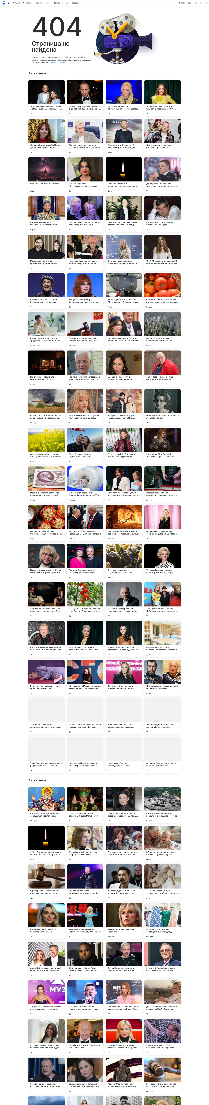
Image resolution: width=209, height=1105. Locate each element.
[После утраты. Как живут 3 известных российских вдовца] (124, 137)
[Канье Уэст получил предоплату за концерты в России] (124, 987)
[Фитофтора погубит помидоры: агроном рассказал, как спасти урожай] (162, 291)
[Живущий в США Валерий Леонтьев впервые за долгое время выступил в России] (162, 446)
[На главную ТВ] (7, 3)
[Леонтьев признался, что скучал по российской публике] (162, 909)
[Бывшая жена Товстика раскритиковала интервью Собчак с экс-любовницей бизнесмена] (124, 369)
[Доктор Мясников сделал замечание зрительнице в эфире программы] (162, 175)
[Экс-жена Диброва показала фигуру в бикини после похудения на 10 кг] (162, 716)
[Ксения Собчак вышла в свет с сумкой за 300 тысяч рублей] (162, 871)
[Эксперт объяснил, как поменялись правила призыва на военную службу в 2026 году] (162, 484)
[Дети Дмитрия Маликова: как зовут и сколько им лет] (85, 1076)
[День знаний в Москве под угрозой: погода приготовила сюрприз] (46, 987)
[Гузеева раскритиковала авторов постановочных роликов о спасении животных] (124, 948)
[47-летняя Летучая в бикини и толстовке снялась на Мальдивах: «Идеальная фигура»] (46, 909)
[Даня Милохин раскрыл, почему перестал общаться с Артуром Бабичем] (124, 214)
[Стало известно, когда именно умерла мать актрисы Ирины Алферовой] (162, 794)
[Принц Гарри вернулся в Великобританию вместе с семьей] (85, 871)
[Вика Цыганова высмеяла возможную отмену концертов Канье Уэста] (124, 253)
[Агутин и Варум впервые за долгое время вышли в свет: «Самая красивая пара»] (85, 562)
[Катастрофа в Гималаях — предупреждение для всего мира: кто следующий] (162, 1037)
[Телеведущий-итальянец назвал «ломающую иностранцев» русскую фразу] (85, 987)
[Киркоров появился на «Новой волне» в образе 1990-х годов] (124, 909)
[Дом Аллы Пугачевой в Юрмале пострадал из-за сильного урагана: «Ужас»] (85, 407)
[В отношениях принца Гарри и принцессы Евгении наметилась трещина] (124, 330)
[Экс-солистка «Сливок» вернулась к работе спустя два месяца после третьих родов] (46, 716)
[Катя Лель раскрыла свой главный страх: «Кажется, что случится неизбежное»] (85, 639)
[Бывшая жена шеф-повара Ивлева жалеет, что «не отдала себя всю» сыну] (124, 600)
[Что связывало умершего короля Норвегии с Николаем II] (162, 678)
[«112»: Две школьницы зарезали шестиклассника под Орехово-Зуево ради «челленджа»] (46, 1076)
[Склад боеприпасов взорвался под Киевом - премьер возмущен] (124, 523)
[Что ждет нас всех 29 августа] (46, 175)
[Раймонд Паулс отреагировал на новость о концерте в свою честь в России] (85, 369)
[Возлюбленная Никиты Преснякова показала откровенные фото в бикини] (85, 446)
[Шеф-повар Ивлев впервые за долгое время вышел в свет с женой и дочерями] (85, 755)
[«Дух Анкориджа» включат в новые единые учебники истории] (85, 523)
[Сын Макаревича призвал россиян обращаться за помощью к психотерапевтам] (162, 137)
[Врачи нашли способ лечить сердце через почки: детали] (85, 909)
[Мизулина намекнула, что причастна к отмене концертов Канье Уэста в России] (124, 98)
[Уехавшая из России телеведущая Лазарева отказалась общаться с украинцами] (124, 755)
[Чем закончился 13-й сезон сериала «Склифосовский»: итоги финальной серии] (162, 948)
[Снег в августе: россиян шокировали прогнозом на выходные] (162, 330)
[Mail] (3, 3)
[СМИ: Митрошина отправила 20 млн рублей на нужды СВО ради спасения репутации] (162, 253)
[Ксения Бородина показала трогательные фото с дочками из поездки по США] (124, 639)
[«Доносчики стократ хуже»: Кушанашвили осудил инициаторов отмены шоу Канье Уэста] (162, 214)
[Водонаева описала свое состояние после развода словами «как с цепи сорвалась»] (124, 716)
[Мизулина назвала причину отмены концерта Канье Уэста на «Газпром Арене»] (162, 523)
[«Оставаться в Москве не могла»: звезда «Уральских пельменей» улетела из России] (85, 678)
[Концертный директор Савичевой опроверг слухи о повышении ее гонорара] (85, 291)
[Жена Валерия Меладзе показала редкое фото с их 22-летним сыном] (46, 755)
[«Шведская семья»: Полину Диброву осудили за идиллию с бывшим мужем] (162, 600)
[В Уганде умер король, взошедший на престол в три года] (46, 214)
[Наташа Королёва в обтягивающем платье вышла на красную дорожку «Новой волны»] (85, 175)
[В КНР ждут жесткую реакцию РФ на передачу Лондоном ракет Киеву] (124, 291)
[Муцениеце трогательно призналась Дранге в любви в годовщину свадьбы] (46, 253)
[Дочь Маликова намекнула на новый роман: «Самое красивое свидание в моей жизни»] (124, 484)
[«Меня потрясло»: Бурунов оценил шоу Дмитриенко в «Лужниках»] (162, 832)
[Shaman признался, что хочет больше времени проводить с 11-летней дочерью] (85, 137)
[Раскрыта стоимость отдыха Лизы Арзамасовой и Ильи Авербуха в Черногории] (124, 407)
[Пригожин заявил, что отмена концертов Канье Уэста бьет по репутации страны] (46, 871)
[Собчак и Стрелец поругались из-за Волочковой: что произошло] (162, 755)
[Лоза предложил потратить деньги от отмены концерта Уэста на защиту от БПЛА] (124, 871)
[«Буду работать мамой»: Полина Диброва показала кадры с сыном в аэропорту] (46, 137)
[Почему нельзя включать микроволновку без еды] (46, 369)
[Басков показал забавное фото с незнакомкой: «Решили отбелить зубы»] (46, 639)
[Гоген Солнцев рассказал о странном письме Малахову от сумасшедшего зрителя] (85, 1037)
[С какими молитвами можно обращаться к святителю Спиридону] (46, 1037)
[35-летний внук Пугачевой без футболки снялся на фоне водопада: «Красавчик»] (85, 948)
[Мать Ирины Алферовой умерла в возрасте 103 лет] (162, 407)
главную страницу (58, 62)
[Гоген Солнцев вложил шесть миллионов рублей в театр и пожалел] (85, 253)
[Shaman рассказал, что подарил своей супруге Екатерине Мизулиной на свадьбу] (85, 214)
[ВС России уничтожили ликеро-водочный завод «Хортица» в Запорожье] (46, 407)
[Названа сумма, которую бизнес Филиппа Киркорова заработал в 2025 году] (46, 562)
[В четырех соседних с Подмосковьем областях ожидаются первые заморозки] (124, 562)
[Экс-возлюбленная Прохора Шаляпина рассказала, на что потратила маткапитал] (162, 98)
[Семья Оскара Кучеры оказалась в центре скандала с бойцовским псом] (85, 98)
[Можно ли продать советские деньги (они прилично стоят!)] (46, 484)
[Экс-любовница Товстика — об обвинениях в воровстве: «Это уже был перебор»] (46, 600)
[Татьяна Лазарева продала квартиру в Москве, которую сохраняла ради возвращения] (162, 562)
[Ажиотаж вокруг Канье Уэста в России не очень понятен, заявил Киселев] (46, 948)
